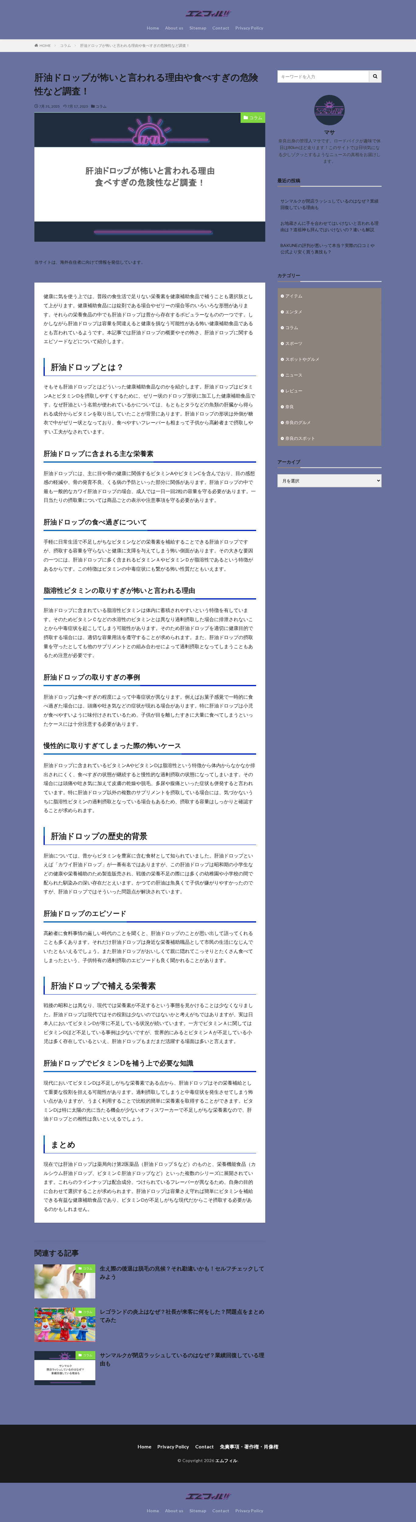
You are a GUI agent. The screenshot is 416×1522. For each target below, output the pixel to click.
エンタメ (293, 311)
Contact (220, 27)
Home (153, 27)
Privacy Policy (249, 27)
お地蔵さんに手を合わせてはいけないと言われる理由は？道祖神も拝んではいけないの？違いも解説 (329, 226)
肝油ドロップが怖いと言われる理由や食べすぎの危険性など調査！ (135, 45)
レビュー (293, 390)
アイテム (293, 295)
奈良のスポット (300, 438)
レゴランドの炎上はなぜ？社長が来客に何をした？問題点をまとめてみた (182, 1315)
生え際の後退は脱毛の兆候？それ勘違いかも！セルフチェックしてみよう (182, 1272)
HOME (45, 45)
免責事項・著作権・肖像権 (249, 1446)
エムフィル (226, 1460)
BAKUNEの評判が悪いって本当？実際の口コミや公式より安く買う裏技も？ (327, 248)
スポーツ (293, 343)
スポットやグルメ (302, 359)
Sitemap (197, 27)
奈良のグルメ (298, 422)
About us (174, 27)
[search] (375, 76)
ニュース (293, 374)
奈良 (289, 406)
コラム (65, 45)
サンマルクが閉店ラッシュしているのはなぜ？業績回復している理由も (182, 1359)
